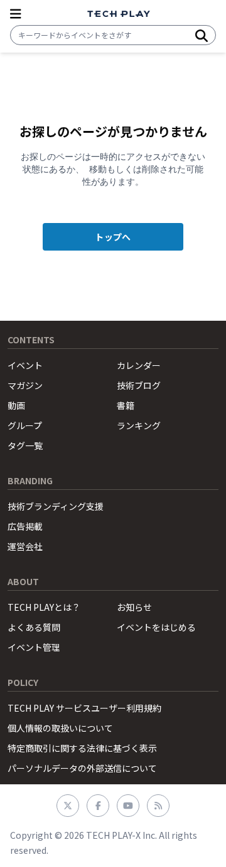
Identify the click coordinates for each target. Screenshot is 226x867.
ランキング (139, 425)
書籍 (125, 405)
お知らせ (134, 607)
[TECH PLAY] (118, 14)
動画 (16, 405)
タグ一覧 (25, 445)
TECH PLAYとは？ (44, 607)
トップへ (113, 237)
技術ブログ (139, 385)
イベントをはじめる (156, 627)
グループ (25, 425)
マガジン (25, 385)
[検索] (201, 35)
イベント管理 (34, 647)
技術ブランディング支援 (56, 506)
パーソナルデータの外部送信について (82, 768)
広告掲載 (25, 526)
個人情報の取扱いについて (60, 728)
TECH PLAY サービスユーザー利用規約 (84, 708)
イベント (25, 365)
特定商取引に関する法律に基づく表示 (82, 748)
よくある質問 (34, 627)
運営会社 (25, 546)
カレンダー (139, 365)
